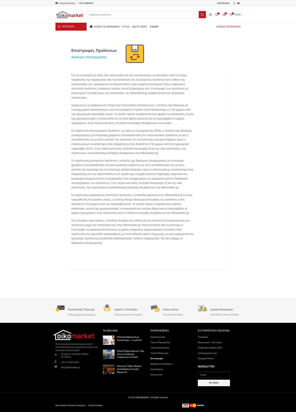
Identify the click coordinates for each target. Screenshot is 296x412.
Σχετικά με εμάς (157, 337)
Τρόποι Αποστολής (159, 347)
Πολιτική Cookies (95, 405)
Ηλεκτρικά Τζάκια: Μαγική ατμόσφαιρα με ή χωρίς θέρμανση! (129, 369)
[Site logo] (69, 14)
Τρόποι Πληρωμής (159, 353)
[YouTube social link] (238, 3)
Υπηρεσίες (203, 337)
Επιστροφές (156, 358)
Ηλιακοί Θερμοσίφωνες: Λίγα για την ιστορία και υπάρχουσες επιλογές (130, 354)
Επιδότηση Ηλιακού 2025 (210, 347)
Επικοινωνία (156, 374)
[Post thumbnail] (109, 340)
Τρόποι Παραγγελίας (160, 342)
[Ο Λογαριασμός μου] (210, 15)
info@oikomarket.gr (70, 367)
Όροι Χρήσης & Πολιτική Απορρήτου (70, 405)
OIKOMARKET (142, 397)
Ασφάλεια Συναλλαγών (161, 364)
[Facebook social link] (234, 3)
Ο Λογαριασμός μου (207, 353)
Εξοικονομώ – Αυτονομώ (210, 342)
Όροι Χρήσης (156, 369)
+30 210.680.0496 (70, 362)
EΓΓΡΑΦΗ (213, 383)
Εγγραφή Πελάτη (206, 358)
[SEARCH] (202, 14)
